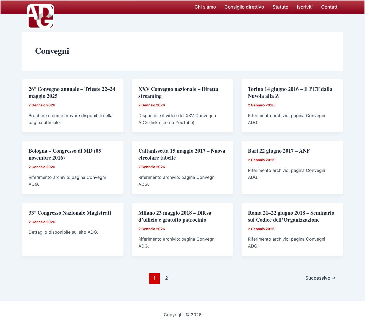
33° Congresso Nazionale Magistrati (70, 213)
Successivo (320, 278)
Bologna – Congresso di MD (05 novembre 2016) (65, 154)
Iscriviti (305, 7)
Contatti (330, 7)
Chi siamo (205, 7)
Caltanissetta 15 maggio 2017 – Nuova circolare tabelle (181, 154)
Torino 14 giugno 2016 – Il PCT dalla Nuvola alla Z (290, 92)
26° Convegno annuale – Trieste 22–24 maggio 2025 (72, 92)
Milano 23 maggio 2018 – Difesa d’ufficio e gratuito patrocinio (174, 216)
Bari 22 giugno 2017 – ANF (279, 151)
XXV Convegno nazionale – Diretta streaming (178, 92)
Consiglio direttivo (244, 7)
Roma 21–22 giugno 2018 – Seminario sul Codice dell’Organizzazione (291, 216)
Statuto (280, 7)
